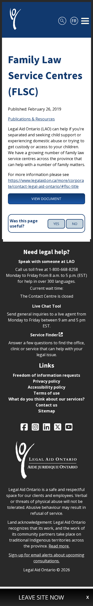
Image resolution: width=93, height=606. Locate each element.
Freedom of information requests (46, 375)
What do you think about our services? (46, 399)
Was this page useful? (24, 223)
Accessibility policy (46, 387)
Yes (56, 223)
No (74, 223)
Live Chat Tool (46, 306)
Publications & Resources (31, 119)
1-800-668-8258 (63, 269)
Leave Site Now (41, 597)
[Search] (62, 19)
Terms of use (46, 393)
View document (46, 198)
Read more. (59, 546)
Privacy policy (46, 381)
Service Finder (44, 335)
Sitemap (46, 411)
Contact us (46, 405)
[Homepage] (13, 19)
